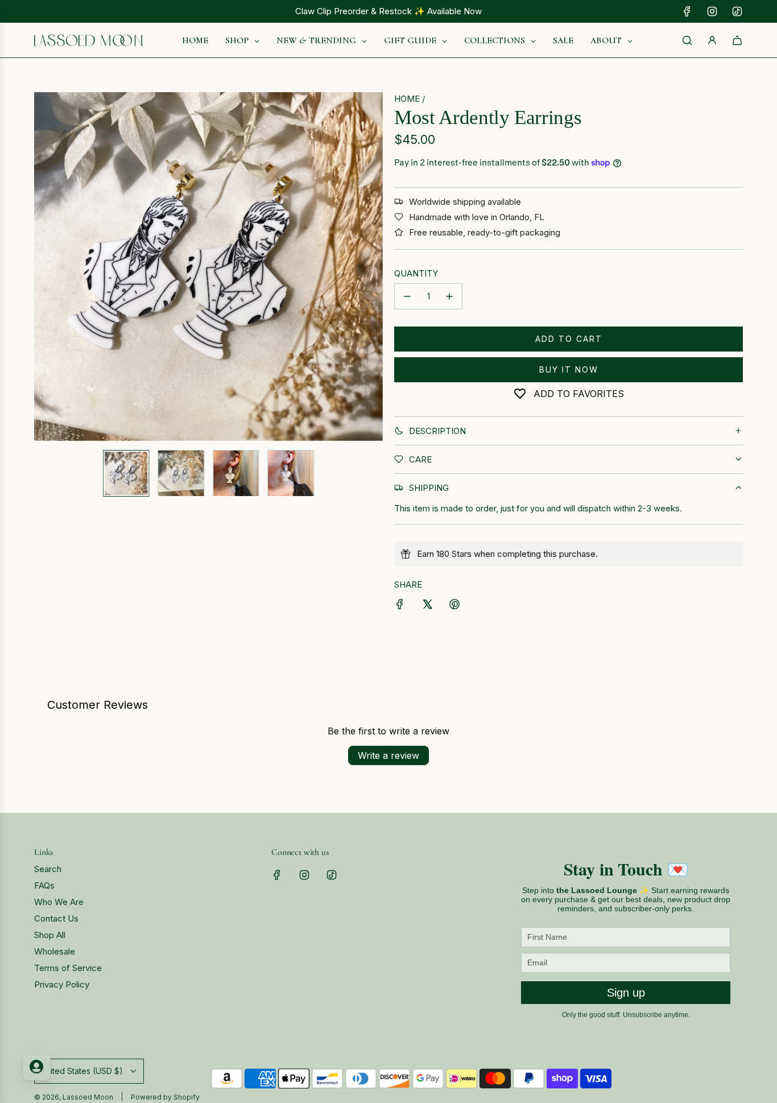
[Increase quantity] (449, 296)
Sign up (626, 992)
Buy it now (568, 369)
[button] (43, 267)
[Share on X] (427, 606)
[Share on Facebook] (399, 606)
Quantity (416, 273)
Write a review (388, 755)
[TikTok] (737, 11)
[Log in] (712, 40)
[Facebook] (687, 11)
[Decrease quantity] (407, 296)
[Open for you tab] (36, 1066)
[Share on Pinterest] (454, 606)
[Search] (687, 40)
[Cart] (737, 40)
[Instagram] (712, 11)
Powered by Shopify (165, 1097)
